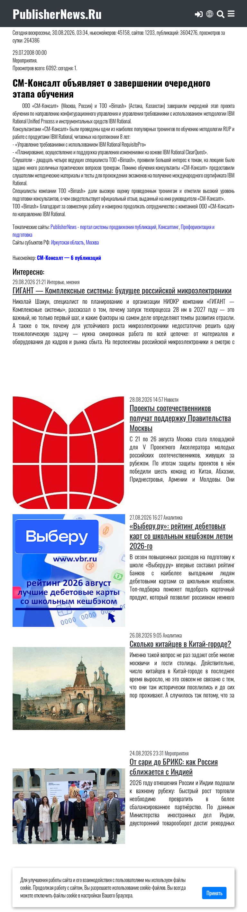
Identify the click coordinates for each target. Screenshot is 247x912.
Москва (92, 242)
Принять (214, 893)
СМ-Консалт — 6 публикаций (69, 258)
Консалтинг (168, 227)
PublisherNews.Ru (57, 13)
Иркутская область (67, 242)
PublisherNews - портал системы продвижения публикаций (103, 227)
